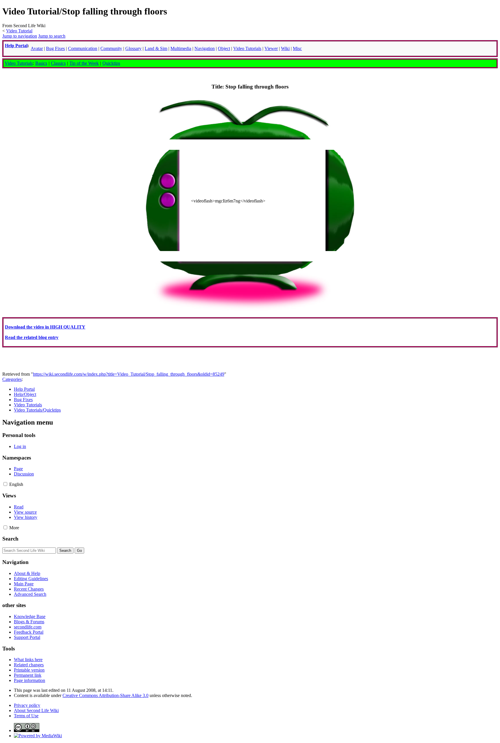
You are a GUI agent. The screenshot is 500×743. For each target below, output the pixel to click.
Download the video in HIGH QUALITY (45, 327)
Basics (41, 63)
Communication (82, 48)
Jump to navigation (19, 36)
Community (111, 48)
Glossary (133, 48)
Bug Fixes (23, 399)
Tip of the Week (84, 63)
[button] (5, 484)
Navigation (204, 48)
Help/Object (25, 394)
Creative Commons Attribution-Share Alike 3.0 (105, 695)
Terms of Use (26, 715)
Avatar (37, 48)
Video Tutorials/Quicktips (37, 410)
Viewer (271, 48)
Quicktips (111, 63)
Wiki (285, 48)
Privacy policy (27, 705)
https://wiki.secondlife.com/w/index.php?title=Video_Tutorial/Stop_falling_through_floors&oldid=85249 (128, 374)
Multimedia (180, 48)
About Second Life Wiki (36, 710)
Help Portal (16, 45)
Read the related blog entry (31, 337)
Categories (12, 379)
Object (224, 48)
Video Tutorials (19, 63)
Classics (58, 63)
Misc (297, 48)
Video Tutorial (19, 30)
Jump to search (51, 36)
